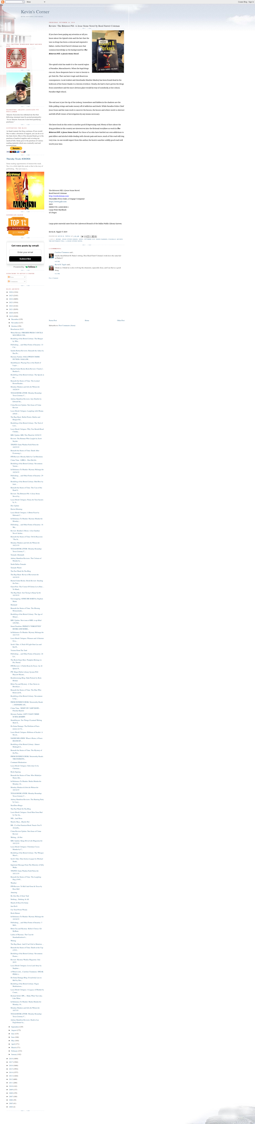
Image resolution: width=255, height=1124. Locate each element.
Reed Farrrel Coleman (106, 239)
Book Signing (16, 772)
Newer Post (53, 320)
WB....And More (16, 818)
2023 (11, 302)
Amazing (14, 892)
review (120, 239)
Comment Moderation (19, 762)
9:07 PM (57, 261)
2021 (11, 309)
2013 (11, 1076)
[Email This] (85, 236)
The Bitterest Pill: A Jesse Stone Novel (65, 241)
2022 (11, 306)
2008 (11, 1093)
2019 (11, 316)
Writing (13, 940)
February (14, 1051)
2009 (11, 1089)
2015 (11, 1069)
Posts (12, 277)
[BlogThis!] (88, 236)
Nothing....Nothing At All (20, 899)
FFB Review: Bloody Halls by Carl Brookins (27, 456)
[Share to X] (90, 236)
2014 (11, 1072)
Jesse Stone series (70, 239)
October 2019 (89, 239)
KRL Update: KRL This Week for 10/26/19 (26, 435)
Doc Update (15, 505)
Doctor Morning (16, 509)
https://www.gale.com (58, 201)
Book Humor (15, 913)
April (13, 1044)
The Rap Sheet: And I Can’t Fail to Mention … (27, 944)
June (13, 1037)
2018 (11, 1058)
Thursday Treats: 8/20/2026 (18, 158)
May (13, 1040)
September (15, 1027)
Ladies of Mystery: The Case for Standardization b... (22, 935)
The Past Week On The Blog (21, 571)
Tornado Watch (16, 567)
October (14, 326)
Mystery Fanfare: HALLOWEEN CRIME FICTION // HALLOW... (25, 358)
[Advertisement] (87, 298)
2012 (11, 1079)
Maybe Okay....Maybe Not (20, 822)
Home (87, 320)
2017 (11, 1062)
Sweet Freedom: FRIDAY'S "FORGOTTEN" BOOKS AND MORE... (26, 627)
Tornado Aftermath (17, 555)
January (14, 1054)
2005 (11, 1103)
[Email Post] (82, 236)
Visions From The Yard (19, 650)
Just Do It (14, 906)
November (15, 322)
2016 (11, 1065)
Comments (14, 281)
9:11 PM (57, 274)
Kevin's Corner (35, 11)
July (13, 1033)
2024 (11, 299)
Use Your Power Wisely (19, 909)
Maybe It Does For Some (19, 903)
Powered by (19, 267)
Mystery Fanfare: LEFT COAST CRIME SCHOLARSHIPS (25, 715)
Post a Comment (53, 278)
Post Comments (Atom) (67, 325)
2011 (11, 1082)
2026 (11, 292)
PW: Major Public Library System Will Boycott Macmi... (24, 673)
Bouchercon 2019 (17, 329)
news (81, 239)
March (13, 1047)
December (15, 319)
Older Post (121, 320)
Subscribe (25, 259)
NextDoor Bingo (17, 805)
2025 (11, 295)
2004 (11, 1107)
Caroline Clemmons (62, 252)
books (58, 239)
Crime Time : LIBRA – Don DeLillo (23, 460)
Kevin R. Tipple (60, 264)
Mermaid (14, 605)
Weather (13, 883)
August (14, 1030)
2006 (11, 1100)
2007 (11, 1096)
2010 (11, 1086)
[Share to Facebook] (93, 236)
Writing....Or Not (16, 837)
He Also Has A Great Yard (20, 896)
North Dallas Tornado (18, 564)
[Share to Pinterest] (95, 236)
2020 (11, 313)
